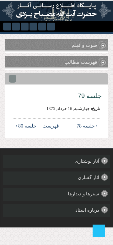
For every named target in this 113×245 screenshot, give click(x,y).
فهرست (57, 125)
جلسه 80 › (25, 125)
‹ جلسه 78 (87, 125)
